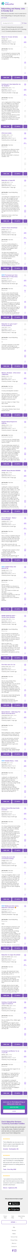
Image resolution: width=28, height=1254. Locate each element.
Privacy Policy (14, 1240)
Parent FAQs (5, 1217)
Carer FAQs (12, 1217)
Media (14, 1233)
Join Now (4, 18)
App (14, 1227)
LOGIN (14, 1111)
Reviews (14, 1230)
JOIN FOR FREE (14, 1107)
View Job (6, 77)
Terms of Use (14, 1237)
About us (14, 1243)
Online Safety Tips (21, 1217)
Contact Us (14, 1246)
